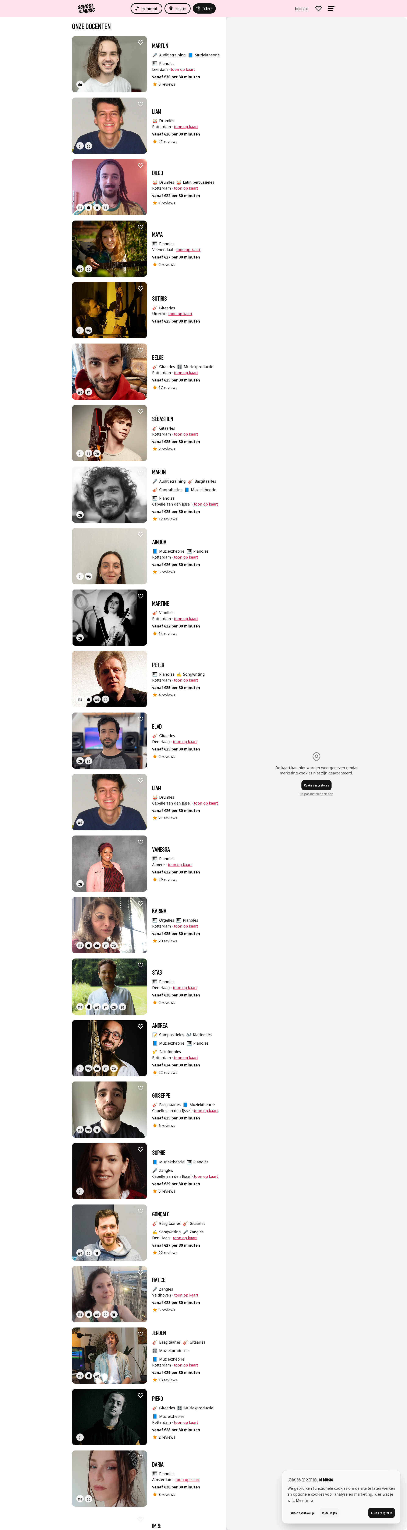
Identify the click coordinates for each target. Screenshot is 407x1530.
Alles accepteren (381, 1512)
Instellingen (329, 1512)
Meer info (304, 1500)
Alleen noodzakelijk (302, 1512)
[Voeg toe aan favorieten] (140, 42)
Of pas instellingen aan (316, 794)
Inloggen (301, 8)
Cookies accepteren (316, 785)
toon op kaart (183, 69)
